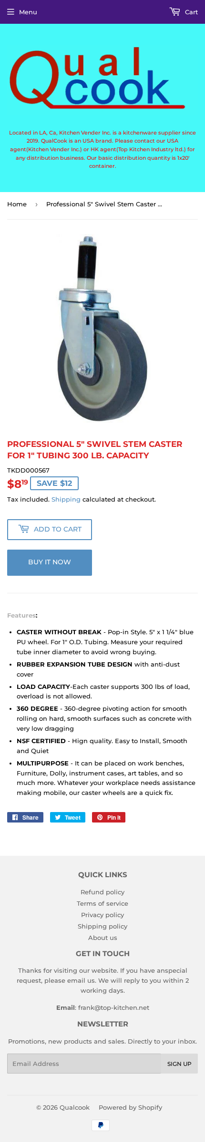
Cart (190, 12)
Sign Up (179, 1063)
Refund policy (102, 892)
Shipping (66, 499)
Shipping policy (102, 926)
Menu (28, 12)
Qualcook (75, 1107)
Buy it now (49, 562)
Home (17, 204)
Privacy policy (102, 915)
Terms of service (102, 903)
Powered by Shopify (130, 1107)
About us (102, 937)
